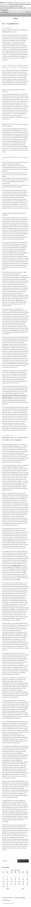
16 (3, 881)
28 (23, 884)
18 (11, 881)
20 (19, 881)
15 (27, 879)
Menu (16, 18)
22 (27, 881)
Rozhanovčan (17, 12)
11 (11, 879)
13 (19, 879)
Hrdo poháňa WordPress (8, 903)
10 (7, 879)
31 (7, 886)
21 (23, 881)
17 (7, 881)
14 (23, 879)
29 (27, 884)
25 (11, 884)
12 (15, 879)
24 (7, 884)
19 (15, 881)
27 (19, 884)
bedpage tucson (16, 565)
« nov (7, 888)
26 (15, 884)
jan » (23, 888)
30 (3, 886)
